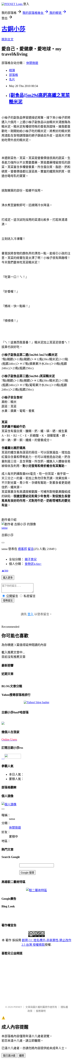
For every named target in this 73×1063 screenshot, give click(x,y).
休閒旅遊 (32, 63)
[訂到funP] (2, 723)
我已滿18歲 (9, 1055)
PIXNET (17, 1007)
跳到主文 (7, 39)
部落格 (13, 75)
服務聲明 (41, 1011)
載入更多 (8, 577)
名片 (12, 79)
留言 (31, 548)
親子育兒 (31, 559)
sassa (4, 527)
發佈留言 (8, 600)
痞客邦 (22, 548)
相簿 (12, 70)
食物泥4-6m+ (33, 563)
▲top (4, 570)
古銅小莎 (13, 29)
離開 (21, 1055)
